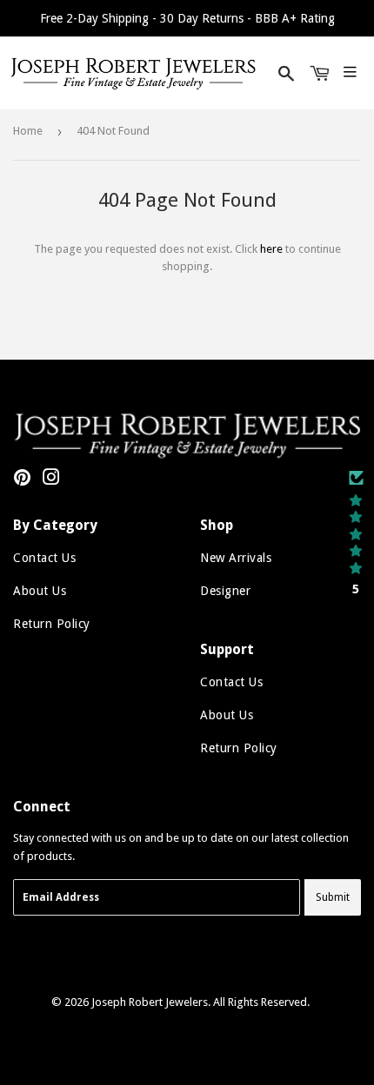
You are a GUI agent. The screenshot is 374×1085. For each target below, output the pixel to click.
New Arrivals (235, 558)
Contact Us (44, 558)
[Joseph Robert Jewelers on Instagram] (51, 479)
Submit (333, 897)
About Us (39, 591)
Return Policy (51, 624)
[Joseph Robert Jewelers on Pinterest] (22, 479)
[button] (355, 533)
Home (28, 130)
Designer (225, 591)
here (271, 248)
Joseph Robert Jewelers (149, 1002)
